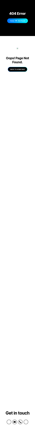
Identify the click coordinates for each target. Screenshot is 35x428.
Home (12, 21)
